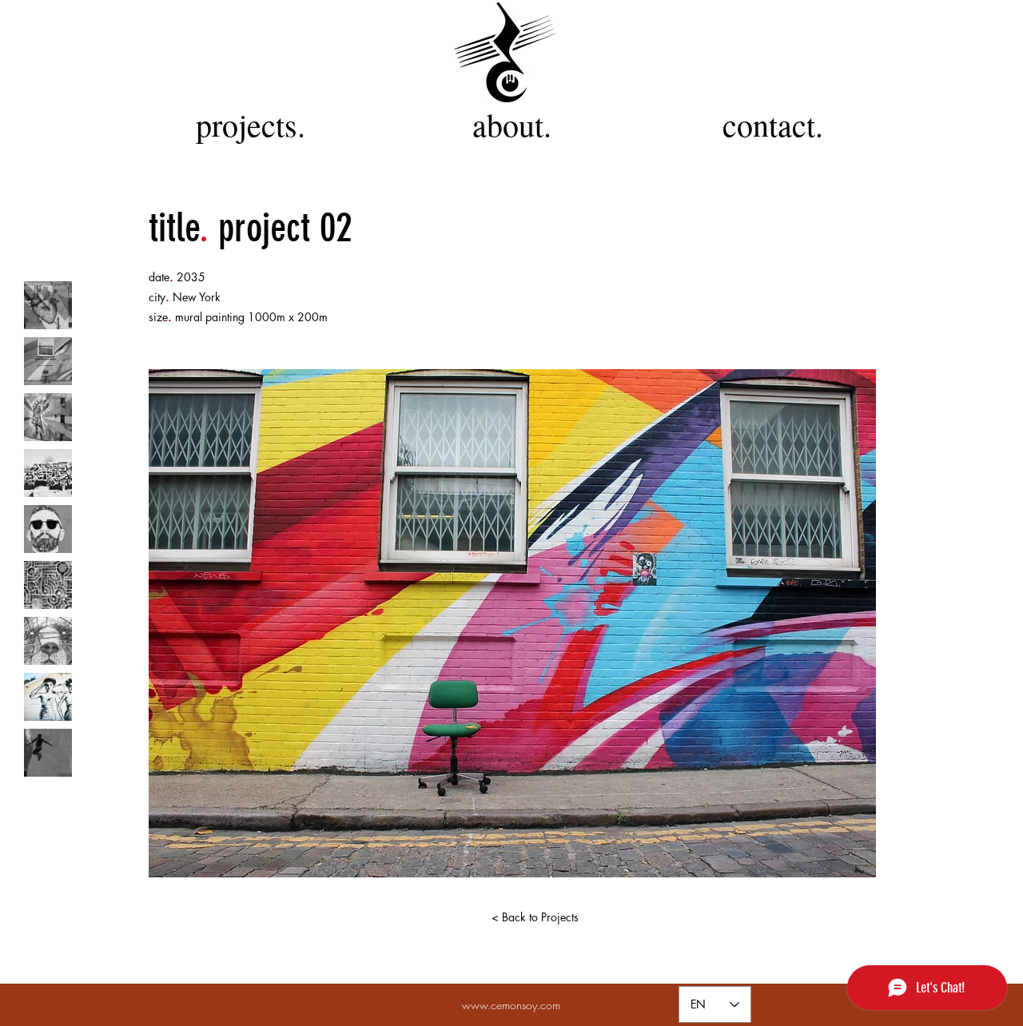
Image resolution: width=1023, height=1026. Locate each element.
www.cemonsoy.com (511, 1004)
